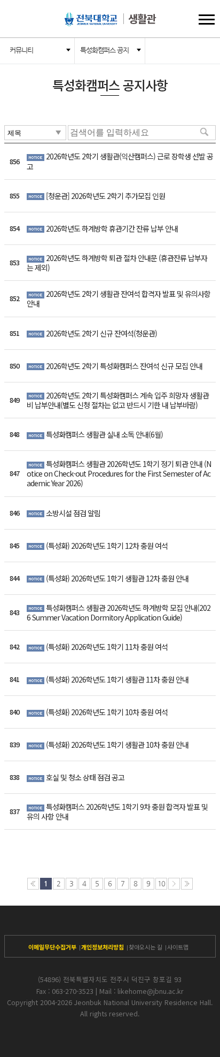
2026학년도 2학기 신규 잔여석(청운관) (101, 333)
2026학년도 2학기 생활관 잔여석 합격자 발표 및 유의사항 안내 (118, 298)
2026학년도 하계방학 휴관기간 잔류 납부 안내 (112, 228)
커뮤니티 (21, 50)
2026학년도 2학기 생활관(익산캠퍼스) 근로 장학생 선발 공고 (120, 161)
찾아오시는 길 (145, 947)
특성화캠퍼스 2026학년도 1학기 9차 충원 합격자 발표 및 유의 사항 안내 (117, 811)
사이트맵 (177, 947)
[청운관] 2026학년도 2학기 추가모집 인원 (105, 195)
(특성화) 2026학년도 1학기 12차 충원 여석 (107, 545)
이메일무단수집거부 (52, 947)
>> (187, 884)
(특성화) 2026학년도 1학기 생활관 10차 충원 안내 (117, 744)
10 (161, 883)
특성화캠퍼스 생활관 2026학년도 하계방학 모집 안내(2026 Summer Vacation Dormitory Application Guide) (118, 612)
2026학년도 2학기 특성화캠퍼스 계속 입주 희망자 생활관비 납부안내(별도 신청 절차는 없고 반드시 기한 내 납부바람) (118, 400)
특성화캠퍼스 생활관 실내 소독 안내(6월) (104, 434)
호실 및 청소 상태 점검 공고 (85, 777)
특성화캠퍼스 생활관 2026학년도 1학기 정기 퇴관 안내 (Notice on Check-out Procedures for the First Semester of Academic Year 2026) (119, 473)
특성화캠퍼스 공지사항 (104, 55)
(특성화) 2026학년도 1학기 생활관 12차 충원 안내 (117, 578)
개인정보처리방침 (102, 947)
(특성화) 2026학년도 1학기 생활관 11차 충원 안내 (117, 679)
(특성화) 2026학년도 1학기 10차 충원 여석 (107, 712)
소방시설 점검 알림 (73, 513)
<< (33, 884)
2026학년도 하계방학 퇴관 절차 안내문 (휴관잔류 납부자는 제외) (117, 262)
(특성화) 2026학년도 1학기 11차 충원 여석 (107, 646)
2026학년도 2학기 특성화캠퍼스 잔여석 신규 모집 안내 (124, 366)
